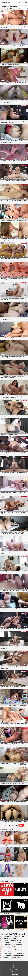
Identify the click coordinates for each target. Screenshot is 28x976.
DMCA (14, 965)
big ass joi (4, 951)
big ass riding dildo (7, 950)
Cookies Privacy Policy (14, 963)
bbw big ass (5, 938)
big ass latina (18, 944)
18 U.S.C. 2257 (14, 969)
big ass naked (5, 936)
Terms (14, 967)
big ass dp (16, 946)
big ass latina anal (19, 953)
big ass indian (5, 942)
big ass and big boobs (18, 936)
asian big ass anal (15, 948)
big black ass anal (7, 955)
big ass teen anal (16, 942)
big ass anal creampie (16, 951)
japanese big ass (16, 940)
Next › (21, 825)
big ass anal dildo (6, 953)
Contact (14, 972)
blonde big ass (6, 957)
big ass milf (5, 948)
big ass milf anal (6, 946)
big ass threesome (19, 955)
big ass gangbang (19, 950)
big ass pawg (5, 940)
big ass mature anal (7, 944)
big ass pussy (16, 957)
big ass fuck (14, 938)
